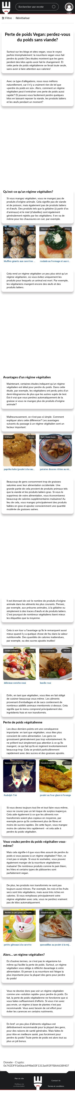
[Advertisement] (37, 148)
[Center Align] (55, 5)
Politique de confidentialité (18, 1085)
